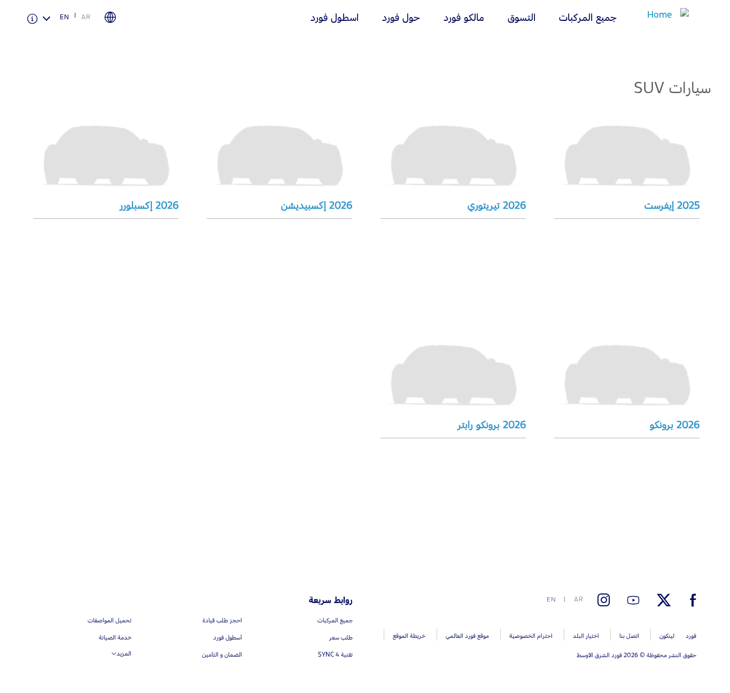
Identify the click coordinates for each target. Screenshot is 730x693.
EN (64, 17)
